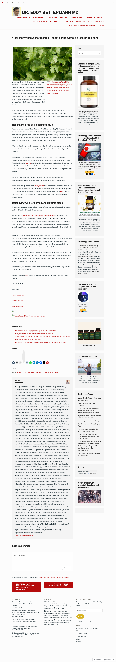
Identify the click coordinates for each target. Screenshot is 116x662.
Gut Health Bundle (89, 345)
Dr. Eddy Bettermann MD (50, 12)
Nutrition (67, 22)
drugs (55, 611)
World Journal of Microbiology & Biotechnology (39, 215)
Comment (66, 568)
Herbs (61, 615)
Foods (52, 613)
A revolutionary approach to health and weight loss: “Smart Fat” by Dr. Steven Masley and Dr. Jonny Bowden (25, 612)
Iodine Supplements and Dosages (89, 421)
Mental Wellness (62, 617)
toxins (55, 372)
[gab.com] (18, 2)
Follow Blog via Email (83, 599)
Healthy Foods (55, 615)
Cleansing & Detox (83, 22)
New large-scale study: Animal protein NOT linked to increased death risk (25, 627)
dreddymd (24, 34)
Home (102, 25)
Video (54, 625)
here (26, 275)
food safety (39, 372)
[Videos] (13, 2)
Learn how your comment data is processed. (54, 577)
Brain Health (60, 602)
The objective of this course (86, 255)
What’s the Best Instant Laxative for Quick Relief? (89, 454)
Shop (78, 631)
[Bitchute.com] (23, 2)
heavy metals (39, 185)
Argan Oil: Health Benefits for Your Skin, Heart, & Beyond (89, 416)
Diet (52, 608)
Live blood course (53, 617)
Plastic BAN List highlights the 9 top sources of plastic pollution (25, 586)
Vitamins (59, 625)
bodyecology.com (18, 306)
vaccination (48, 624)
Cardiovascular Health (49, 604)
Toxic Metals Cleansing (57, 34)
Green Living (77, 18)
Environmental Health (62, 611)
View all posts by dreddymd (24, 535)
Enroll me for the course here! (88, 272)
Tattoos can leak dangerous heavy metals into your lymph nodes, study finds (40, 342)
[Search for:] (113, 2)
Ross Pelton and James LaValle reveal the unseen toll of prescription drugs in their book (88, 410)
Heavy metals (45, 34)
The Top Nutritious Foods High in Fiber (89, 425)
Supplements (38, 18)
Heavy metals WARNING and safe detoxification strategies (34, 333)
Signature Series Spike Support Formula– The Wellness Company (88, 112)
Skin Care (63, 18)
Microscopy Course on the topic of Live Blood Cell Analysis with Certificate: (89, 247)
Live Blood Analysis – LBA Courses (82, 25)
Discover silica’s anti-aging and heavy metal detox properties (35, 331)
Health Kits (52, 18)
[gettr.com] (7, 2)
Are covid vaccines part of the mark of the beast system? (88, 430)
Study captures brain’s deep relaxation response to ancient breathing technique (24, 620)
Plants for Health (48, 622)
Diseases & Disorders (54, 609)
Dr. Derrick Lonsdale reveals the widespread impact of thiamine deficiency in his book (25, 634)
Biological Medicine (94, 18)
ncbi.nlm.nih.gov (17, 300)
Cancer (65, 602)
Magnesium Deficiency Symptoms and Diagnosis (89, 399)
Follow (80, 616)
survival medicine (64, 622)
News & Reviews (56, 619)
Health (50, 615)
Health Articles (39, 22)
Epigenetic (54, 22)
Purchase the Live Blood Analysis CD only (83, 306)
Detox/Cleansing (23, 18)
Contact (98, 22)
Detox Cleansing (35, 34)
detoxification (29, 372)
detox (62, 191)
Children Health (59, 604)
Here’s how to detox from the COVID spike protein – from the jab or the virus (88, 436)
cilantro (28, 163)
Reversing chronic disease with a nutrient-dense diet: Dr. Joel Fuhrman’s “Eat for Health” (24, 604)
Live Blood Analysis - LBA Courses (86, 404)
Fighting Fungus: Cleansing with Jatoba (59, 585)
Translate (93, 473)
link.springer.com (18, 295)
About (78, 639)
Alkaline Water (82, 634)
